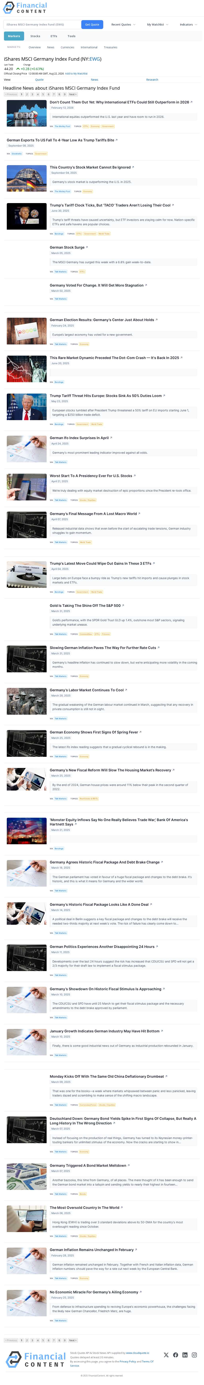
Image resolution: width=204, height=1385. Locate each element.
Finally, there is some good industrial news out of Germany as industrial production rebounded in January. (123, 1045)
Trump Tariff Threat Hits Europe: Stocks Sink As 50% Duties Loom (108, 396)
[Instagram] (194, 1359)
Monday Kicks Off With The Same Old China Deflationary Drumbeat (109, 1076)
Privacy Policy (128, 1361)
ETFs (54, 36)
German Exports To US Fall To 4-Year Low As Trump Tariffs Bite (62, 140)
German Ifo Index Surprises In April (81, 438)
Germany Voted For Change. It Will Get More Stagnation (98, 285)
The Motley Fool (62, 126)
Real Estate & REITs (89, 799)
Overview (35, 47)
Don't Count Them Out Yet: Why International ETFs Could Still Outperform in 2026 (121, 102)
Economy (95, 126)
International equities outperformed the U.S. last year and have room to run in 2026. (108, 116)
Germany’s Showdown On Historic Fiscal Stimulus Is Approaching (107, 989)
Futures (106, 634)
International (89, 47)
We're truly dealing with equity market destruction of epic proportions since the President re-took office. (122, 490)
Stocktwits (17, 154)
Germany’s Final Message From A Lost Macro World (95, 514)
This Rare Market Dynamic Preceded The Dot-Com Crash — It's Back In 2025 (116, 358)
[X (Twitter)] (166, 1359)
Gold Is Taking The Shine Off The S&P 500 (87, 605)
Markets (14, 36)
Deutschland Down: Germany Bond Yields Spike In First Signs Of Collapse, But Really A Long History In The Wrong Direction (123, 1120)
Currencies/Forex (88, 1105)
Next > (72, 94)
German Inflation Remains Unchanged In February (93, 1250)
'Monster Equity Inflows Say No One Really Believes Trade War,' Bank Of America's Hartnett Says (119, 822)
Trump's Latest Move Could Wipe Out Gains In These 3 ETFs (102, 563)
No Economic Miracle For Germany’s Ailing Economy (96, 1292)
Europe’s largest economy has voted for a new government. (92, 334)
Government (108, 126)
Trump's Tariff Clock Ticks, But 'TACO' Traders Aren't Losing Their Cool (112, 205)
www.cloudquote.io (137, 1353)
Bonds (83, 1194)
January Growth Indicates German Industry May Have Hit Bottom (106, 1031)
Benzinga (59, 234)
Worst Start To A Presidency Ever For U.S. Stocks (93, 476)
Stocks (35, 36)
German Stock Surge (69, 247)
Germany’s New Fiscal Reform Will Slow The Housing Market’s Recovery (112, 770)
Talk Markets (60, 272)
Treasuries (110, 47)
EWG (95, 59)
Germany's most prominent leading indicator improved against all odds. (100, 452)
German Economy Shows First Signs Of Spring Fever (96, 732)
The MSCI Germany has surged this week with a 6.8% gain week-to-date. (102, 262)
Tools (72, 36)
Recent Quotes (121, 24)
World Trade (104, 234)
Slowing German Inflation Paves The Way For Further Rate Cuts (105, 648)
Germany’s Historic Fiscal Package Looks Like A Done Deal (101, 904)
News (50, 47)
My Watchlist (155, 24)
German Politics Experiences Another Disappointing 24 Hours (104, 946)
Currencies (67, 47)
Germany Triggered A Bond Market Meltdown (90, 1165)
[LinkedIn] (185, 1359)
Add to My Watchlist (76, 73)
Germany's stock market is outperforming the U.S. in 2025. (92, 182)
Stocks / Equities (87, 500)
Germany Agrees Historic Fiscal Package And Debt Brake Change (106, 862)
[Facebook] (176, 1359)
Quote (39, 79)
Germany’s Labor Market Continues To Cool (89, 690)
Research (152, 79)
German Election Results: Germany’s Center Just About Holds (104, 320)
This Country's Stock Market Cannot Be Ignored (92, 167)
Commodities (86, 634)
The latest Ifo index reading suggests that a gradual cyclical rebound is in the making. (109, 747)
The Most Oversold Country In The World (86, 1207)
